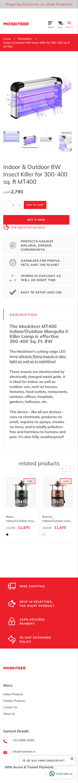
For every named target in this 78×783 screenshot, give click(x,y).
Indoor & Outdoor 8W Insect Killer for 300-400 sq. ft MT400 (36, 44)
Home (7, 38)
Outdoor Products (14, 700)
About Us (9, 713)
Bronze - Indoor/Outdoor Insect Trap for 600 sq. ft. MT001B (56, 519)
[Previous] (9, 92)
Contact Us (10, 707)
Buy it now (36, 219)
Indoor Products (13, 694)
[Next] (65, 92)
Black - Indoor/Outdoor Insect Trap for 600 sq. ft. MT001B (20, 519)
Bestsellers (25, 38)
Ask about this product (28, 227)
